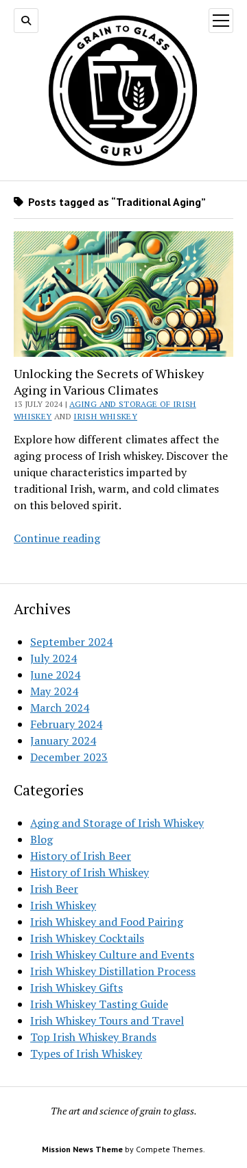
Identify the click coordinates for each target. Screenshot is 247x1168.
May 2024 (54, 691)
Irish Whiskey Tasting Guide (99, 1004)
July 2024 (53, 658)
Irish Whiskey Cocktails (87, 938)
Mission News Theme (82, 1149)
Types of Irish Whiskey (86, 1053)
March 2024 (59, 707)
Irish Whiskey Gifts (76, 987)
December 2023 (69, 756)
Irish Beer (54, 888)
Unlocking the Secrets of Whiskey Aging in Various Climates (109, 381)
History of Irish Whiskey (89, 872)
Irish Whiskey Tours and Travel (107, 1020)
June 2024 (55, 674)
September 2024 (71, 641)
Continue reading (57, 538)
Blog (41, 839)
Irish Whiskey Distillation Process (113, 971)
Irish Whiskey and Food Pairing (106, 921)
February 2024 (66, 724)
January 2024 (63, 740)
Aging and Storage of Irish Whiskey (117, 822)
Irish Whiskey (105, 416)
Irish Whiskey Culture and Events (112, 954)
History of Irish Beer (80, 855)
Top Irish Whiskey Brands (93, 1036)
